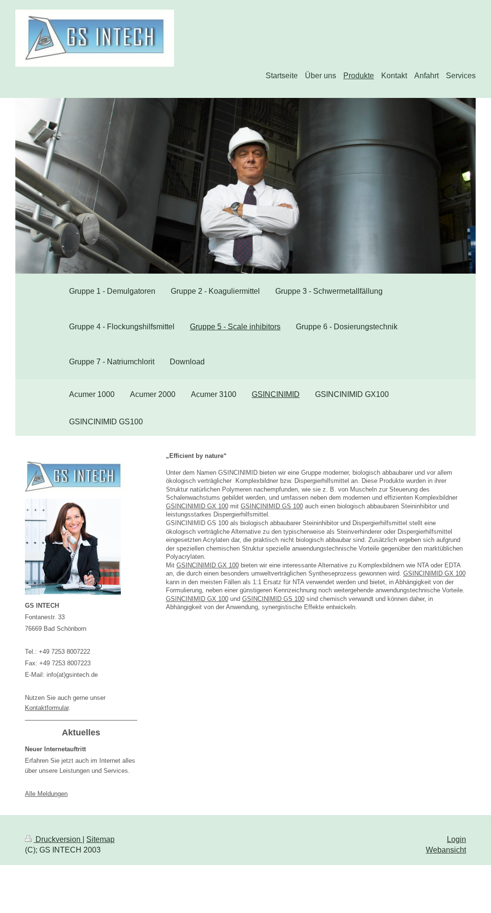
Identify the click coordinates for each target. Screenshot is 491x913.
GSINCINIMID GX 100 (197, 506)
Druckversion (58, 839)
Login (456, 839)
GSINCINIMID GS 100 (272, 506)
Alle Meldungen (46, 793)
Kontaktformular (47, 707)
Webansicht (446, 850)
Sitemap (100, 839)
